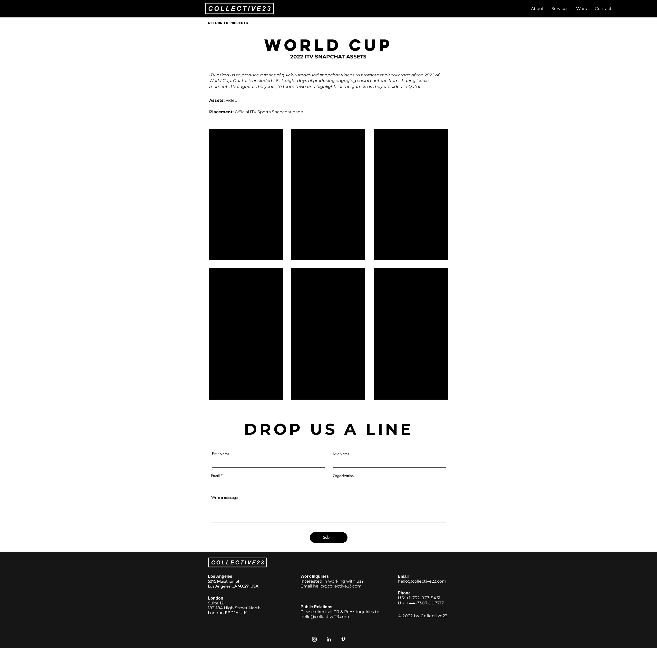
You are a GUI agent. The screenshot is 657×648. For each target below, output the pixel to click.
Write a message (224, 497)
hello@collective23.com (337, 586)
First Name (220, 454)
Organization (343, 476)
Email (215, 476)
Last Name (341, 454)
